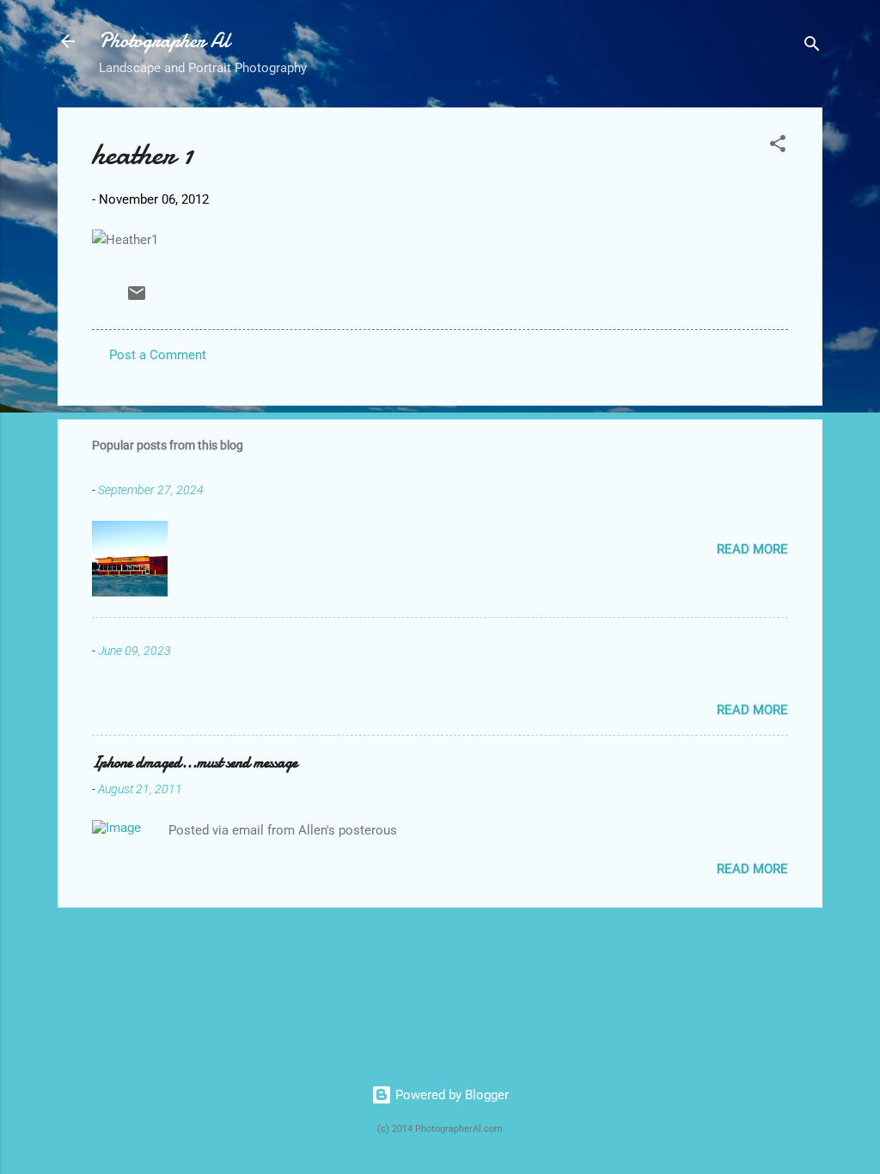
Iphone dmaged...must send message (194, 762)
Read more (752, 549)
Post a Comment (157, 355)
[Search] (812, 47)
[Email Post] (136, 299)
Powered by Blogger (450, 1095)
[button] (777, 146)
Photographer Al (164, 41)
